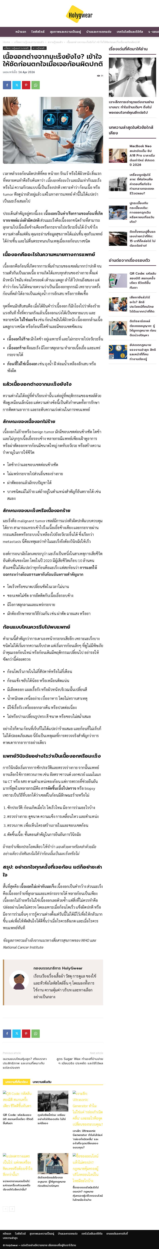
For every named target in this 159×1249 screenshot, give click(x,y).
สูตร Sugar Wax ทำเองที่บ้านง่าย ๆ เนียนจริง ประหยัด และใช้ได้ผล (80, 1061)
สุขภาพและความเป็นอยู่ (65, 32)
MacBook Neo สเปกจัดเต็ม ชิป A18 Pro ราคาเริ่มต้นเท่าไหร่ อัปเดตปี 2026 (142, 155)
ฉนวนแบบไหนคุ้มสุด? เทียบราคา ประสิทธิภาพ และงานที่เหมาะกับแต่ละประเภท (25, 1063)
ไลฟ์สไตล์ (38, 32)
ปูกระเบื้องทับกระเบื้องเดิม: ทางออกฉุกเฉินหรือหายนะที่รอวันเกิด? (142, 212)
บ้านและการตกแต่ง (98, 32)
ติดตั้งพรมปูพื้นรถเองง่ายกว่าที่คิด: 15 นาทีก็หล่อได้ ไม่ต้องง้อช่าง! (142, 238)
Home (6, 42)
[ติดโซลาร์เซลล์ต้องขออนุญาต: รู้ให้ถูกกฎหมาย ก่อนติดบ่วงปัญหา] (53, 1163)
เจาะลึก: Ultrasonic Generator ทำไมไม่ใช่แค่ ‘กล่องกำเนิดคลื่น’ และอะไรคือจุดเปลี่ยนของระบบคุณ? (87, 1139)
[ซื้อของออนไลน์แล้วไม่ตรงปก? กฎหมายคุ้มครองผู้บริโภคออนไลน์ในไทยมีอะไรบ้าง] (88, 1168)
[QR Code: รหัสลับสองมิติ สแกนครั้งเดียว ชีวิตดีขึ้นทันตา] (18, 1101)
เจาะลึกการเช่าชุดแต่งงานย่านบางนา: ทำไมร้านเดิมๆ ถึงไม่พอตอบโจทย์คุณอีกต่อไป (131, 107)
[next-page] (12, 1209)
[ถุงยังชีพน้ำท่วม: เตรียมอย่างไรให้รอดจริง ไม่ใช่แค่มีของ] (53, 1101)
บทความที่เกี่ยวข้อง (16, 1082)
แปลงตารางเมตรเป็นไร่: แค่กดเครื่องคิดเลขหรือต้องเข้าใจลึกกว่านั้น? (16, 1185)
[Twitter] (16, 85)
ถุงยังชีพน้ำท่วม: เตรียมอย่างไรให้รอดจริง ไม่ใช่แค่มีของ (52, 1119)
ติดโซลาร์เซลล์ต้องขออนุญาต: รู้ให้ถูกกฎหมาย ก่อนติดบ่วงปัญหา (52, 1181)
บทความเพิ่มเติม (42, 1082)
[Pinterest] (26, 85)
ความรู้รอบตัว (55, 42)
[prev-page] (5, 1209)
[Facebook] (7, 85)
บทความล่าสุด (10, 1238)
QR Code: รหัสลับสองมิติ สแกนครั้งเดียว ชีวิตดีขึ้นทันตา (18, 1119)
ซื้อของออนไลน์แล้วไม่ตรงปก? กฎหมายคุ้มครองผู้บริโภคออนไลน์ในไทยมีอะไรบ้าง (88, 1193)
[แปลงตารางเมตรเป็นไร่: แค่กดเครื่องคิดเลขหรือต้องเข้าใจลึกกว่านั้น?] (18, 1165)
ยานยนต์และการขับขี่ (117, 1234)
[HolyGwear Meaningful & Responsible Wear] (79, 14)
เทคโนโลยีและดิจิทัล (130, 32)
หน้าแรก (21, 32)
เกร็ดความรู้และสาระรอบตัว (29, 42)
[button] (151, 31)
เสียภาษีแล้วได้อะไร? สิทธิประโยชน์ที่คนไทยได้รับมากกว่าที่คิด (142, 304)
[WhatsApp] (35, 85)
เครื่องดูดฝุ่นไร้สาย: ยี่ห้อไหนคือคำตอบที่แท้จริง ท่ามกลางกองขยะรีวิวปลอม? (142, 184)
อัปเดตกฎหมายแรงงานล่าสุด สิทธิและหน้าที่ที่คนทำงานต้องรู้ (143, 352)
